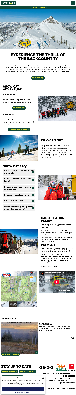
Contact (46, 373)
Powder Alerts (26, 371)
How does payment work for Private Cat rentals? (19, 172)
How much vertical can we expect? (18, 195)
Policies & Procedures (47, 381)
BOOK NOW (37, 78)
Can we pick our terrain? (14, 201)
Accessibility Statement (65, 381)
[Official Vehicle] (71, 367)
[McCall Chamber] (61, 367)
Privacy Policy (27, 392)
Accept (23, 389)
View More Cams (9, 354)
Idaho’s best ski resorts (41, 66)
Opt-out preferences (19, 392)
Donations (69, 376)
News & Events (8, 371)
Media (56, 373)
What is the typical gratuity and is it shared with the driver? (18, 207)
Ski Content (58, 378)
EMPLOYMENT (67, 373)
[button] (43, 377)
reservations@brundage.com (49, 266)
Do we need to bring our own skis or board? (18, 180)
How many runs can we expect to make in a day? (18, 188)
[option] (38, 338)
